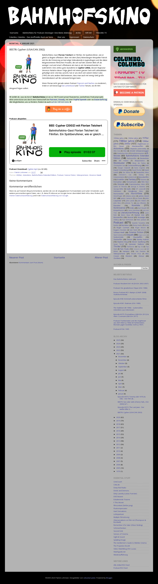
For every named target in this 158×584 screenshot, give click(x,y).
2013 (118, 441)
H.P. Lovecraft (140, 189)
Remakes (125, 225)
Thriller (117, 246)
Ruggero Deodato (120, 230)
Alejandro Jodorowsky (138, 149)
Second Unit (118, 531)
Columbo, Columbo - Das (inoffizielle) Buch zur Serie (31, 37)
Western (129, 256)
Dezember (122, 356)
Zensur (141, 256)
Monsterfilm (118, 217)
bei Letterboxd (68, 85)
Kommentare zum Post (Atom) (31, 262)
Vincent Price (136, 254)
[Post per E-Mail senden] (41, 172)
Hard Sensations (120, 511)
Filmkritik (121, 184)
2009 (118, 454)
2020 (118, 417)
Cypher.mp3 (33, 169)
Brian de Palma (139, 163)
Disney (141, 175)
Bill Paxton (123, 161)
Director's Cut (125, 175)
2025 (118, 340)
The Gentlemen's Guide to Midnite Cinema (130, 543)
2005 (118, 468)
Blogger (109, 578)
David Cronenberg (121, 170)
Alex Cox (117, 151)
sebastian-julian (89, 578)
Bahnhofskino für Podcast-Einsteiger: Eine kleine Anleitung (47, 33)
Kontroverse (119, 207)
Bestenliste (144, 158)
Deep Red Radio (120, 488)
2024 (118, 343)
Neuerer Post (16, 257)
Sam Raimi (133, 230)
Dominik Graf (131, 177)
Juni (119, 377)
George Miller (118, 189)
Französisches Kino (137, 184)
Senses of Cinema (121, 534)
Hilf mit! (88, 33)
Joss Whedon (141, 203)
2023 (118, 347)
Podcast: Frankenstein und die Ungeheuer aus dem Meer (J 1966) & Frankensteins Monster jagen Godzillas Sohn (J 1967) (130, 323)
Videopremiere (82, 175)
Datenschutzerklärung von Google (54, 195)
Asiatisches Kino (122, 153)
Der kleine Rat (128, 172)
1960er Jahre (133, 138)
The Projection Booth (122, 546)
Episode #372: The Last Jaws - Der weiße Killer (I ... (131, 408)
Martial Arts (139, 215)
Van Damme (141, 251)
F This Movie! (119, 502)
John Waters (142, 201)
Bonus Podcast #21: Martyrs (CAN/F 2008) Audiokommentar (130, 293)
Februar (121, 390)
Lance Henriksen (134, 210)
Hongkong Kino (135, 191)
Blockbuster (119, 163)
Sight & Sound (119, 537)
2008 (118, 458)
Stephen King (122, 242)
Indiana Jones (131, 196)
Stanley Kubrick (143, 239)
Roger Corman (123, 227)
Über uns (61, 37)
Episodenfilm (144, 177)
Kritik (132, 208)
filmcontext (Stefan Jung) (123, 505)
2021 (118, 354)
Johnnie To (129, 203)
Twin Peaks (124, 249)
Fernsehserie (132, 182)
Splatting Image (120, 540)
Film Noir (145, 182)
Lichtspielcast (119, 514)
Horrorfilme (136, 193)
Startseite (14, 33)
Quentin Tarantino (138, 223)
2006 (118, 465)
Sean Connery (118, 235)
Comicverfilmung (134, 165)
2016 (118, 431)
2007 (118, 461)
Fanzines (143, 180)
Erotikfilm (120, 179)
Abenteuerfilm (137, 146)
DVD (147, 165)
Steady (61, 99)
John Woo (117, 203)
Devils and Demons (121, 490)
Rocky (147, 225)
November (122, 360)
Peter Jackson (141, 220)
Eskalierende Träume (122, 499)
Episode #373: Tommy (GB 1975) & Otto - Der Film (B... (131, 398)
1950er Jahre (119, 138)
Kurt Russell (142, 208)
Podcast (60, 175)
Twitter (82, 85)
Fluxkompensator (120, 508)
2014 (118, 437)
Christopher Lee (119, 165)
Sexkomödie (118, 237)
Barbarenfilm (131, 158)
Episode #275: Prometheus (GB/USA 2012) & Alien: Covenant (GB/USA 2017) (131, 315)
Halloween (117, 191)
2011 (118, 448)
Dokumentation (119, 177)
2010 (118, 451)
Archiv (78, 33)
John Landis (130, 201)
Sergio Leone (142, 235)
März (120, 387)
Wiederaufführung (121, 555)
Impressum (74, 37)
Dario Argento (139, 168)
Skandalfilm (137, 237)
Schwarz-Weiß (119, 232)
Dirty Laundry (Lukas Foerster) (125, 493)
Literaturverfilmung (130, 212)
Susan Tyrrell (119, 244)
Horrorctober (119, 193)
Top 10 (140, 247)
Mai (119, 380)
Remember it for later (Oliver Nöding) (128, 525)
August (121, 370)
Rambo (116, 225)
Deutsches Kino (142, 172)
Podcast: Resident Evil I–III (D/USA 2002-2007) (131, 283)
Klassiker (117, 205)
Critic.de (117, 485)
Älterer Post (101, 257)
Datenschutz (88, 37)
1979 (118, 471)
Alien (125, 151)
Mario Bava (125, 215)
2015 (118, 434)
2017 (118, 427)
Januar (121, 394)
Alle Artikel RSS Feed (121, 565)
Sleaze (129, 239)
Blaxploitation (140, 161)
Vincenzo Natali (95, 175)
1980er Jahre (127, 141)
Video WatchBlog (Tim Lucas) (125, 549)
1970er (145, 138)
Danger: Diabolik (124, 168)
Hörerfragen (118, 196)
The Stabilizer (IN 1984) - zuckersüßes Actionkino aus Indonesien (128, 309)
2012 (118, 444)
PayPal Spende (80, 99)
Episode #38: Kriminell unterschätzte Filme (130, 299)
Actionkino (27, 175)
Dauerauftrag (100, 99)
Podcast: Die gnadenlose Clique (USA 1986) (130, 288)
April (120, 383)
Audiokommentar (138, 153)
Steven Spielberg (138, 242)
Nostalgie (141, 217)
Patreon (53, 99)
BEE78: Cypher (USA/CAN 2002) (130, 412)
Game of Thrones (120, 187)
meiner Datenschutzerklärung (20, 195)
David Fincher (137, 170)
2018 (118, 424)
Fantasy (132, 179)
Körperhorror (119, 210)
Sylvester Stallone (136, 244)
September (122, 367)
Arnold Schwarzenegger (139, 151)
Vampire (126, 251)
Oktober (121, 363)
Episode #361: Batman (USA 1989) (127, 303)
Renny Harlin (137, 225)
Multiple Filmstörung (121, 517)
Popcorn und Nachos (85, 83)
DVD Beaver (118, 496)
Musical (130, 217)
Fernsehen (118, 182)
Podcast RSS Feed (121, 568)
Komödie (136, 205)
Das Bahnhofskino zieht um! (125, 279)
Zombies (117, 258)
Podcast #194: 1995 (121, 329)
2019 (118, 421)
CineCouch (118, 482)
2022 (118, 350)
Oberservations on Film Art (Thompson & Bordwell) (130, 521)
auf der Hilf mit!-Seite (60, 102)
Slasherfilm (118, 239)
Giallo (129, 189)
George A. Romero (138, 187)
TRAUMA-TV (101, 33)
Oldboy (116, 220)
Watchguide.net (119, 552)
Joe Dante (138, 198)
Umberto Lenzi (139, 249)
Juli (119, 373)
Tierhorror (130, 247)
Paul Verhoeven (127, 220)
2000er (19, 175)
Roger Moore (140, 228)
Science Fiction (70, 175)
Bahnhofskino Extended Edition (44, 175)
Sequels (130, 234)
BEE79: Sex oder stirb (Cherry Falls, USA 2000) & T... (133, 403)
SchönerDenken (120, 528)
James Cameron (126, 198)
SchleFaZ (144, 230)
